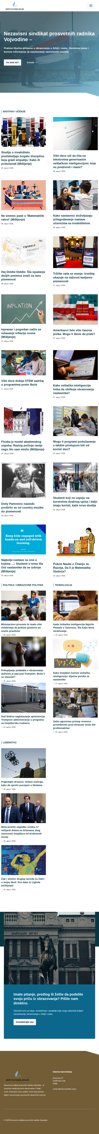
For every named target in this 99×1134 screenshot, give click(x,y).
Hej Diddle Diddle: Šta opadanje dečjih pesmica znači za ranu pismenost (23, 275)
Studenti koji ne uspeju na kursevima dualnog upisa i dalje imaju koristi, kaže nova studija (75, 501)
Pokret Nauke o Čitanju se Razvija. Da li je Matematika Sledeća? (72, 567)
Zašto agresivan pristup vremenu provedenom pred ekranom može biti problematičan (74, 724)
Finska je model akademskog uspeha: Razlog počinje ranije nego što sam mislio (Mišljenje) (22, 445)
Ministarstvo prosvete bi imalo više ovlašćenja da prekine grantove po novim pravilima (21, 627)
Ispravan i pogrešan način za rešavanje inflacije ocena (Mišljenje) (21, 333)
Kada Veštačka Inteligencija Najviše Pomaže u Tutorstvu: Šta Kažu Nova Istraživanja (73, 627)
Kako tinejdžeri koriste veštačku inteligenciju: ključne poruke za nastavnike (71, 676)
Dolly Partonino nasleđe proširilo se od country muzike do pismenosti (22, 507)
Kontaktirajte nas (25, 1022)
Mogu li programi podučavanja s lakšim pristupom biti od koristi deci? (74, 445)
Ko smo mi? (12, 62)
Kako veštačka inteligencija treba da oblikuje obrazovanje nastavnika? (73, 389)
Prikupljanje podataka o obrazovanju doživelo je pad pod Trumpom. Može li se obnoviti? (23, 673)
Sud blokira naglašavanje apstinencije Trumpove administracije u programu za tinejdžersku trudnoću (23, 719)
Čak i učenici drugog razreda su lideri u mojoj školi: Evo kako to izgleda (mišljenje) (22, 882)
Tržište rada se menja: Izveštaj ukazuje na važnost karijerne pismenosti (74, 277)
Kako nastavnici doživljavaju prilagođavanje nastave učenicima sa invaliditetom (72, 219)
